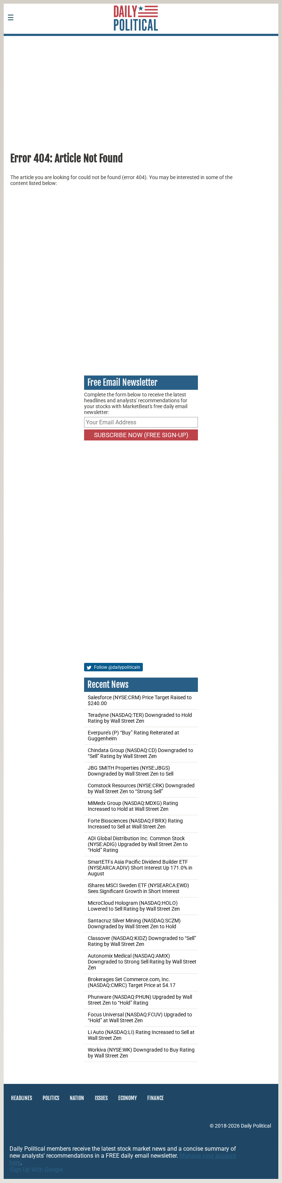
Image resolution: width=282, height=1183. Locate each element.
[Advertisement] (141, 91)
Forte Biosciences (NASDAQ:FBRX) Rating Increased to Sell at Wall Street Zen (135, 824)
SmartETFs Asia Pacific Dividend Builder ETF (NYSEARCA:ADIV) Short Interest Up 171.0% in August (140, 868)
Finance (155, 1098)
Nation (77, 1098)
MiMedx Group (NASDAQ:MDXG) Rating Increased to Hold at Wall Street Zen (133, 806)
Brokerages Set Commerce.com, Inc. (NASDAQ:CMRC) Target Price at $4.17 (132, 982)
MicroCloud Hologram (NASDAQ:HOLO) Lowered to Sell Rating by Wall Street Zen (134, 906)
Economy (127, 1098)
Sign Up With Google (36, 1169)
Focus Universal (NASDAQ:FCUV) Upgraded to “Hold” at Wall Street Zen (140, 1017)
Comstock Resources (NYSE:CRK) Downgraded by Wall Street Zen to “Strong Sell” (141, 788)
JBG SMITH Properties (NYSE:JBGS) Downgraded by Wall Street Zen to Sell (130, 771)
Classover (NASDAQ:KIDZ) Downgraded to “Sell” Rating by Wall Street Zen (142, 941)
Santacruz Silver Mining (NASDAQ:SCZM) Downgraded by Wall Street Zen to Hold (134, 923)
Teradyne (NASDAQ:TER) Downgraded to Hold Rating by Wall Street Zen (140, 718)
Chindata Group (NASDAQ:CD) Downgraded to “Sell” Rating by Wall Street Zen (140, 753)
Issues (101, 1098)
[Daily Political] (57, 41)
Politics (51, 1098)
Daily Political (256, 1126)
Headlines (21, 1098)
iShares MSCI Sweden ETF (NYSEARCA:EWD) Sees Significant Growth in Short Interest (138, 888)
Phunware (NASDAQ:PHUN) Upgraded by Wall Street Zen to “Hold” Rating (140, 1000)
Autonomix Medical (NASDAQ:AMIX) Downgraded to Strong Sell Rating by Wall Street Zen (142, 961)
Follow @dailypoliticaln (116, 667)
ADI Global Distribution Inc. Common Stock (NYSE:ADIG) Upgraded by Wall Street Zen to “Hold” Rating (138, 844)
